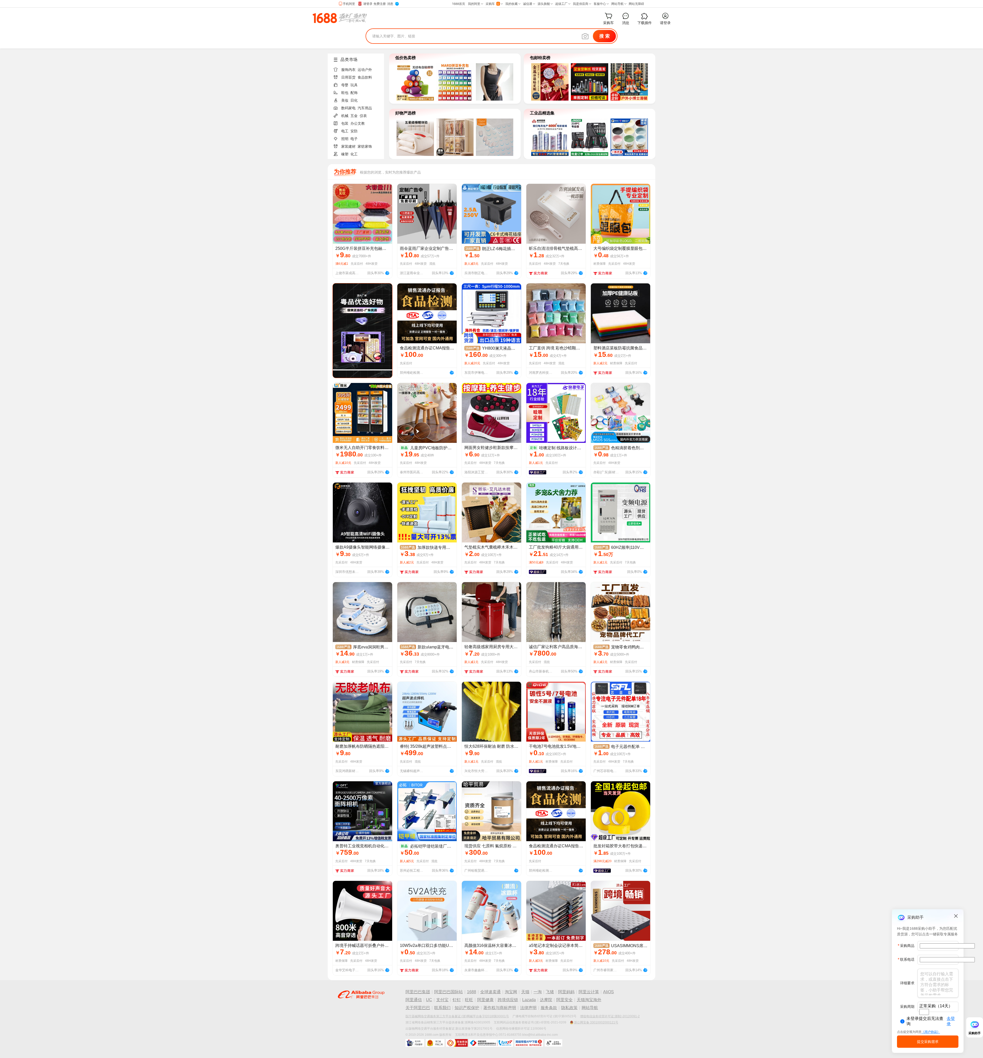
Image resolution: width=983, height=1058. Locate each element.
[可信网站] (457, 1043)
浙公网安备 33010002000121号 (596, 1022)
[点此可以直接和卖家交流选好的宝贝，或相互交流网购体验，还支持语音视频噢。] (387, 272)
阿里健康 (485, 1000)
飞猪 (550, 992)
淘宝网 (511, 992)
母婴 (344, 85)
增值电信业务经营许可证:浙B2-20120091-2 (610, 1016)
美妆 (344, 100)
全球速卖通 (490, 992)
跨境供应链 (508, 1000)
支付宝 (442, 1000)
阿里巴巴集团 (417, 992)
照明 (344, 139)
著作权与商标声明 (499, 1008)
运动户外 (365, 70)
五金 (354, 116)
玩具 (354, 85)
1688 (471, 992)
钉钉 (457, 1000)
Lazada (529, 1000)
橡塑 (344, 154)
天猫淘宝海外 (589, 1000)
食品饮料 (365, 77)
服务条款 (549, 1008)
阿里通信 (413, 1000)
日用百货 (348, 77)
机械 (344, 116)
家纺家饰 (365, 146)
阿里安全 (564, 1000)
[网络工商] (435, 1043)
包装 (344, 123)
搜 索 (604, 36)
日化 (354, 100)
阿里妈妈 (566, 992)
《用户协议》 (931, 1032)
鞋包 (344, 93)
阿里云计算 (589, 992)
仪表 (363, 116)
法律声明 (528, 1008)
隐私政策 (569, 1008)
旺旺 (469, 1000)
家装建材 (348, 146)
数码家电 (348, 108)
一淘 (537, 992)
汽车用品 (365, 108)
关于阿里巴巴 (417, 1008)
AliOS (608, 992)
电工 (344, 131)
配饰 (354, 93)
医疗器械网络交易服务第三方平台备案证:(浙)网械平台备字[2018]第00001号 (457, 1016)
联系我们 (442, 1008)
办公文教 (357, 123)
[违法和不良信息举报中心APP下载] (529, 1043)
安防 (354, 131)
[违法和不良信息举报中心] (491, 1043)
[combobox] (924, 1012)
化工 (354, 154)
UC (429, 1000)
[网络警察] (414, 1043)
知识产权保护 (467, 1008)
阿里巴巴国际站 (448, 992)
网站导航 (590, 1008)
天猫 (525, 992)
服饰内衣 (348, 70)
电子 (354, 139)
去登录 (951, 1021)
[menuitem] (358, 68)
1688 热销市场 (339, 18)
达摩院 (546, 1000)
